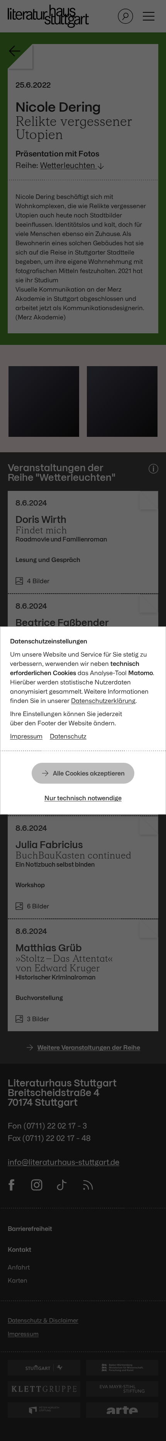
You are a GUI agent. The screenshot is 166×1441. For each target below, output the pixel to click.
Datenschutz (68, 736)
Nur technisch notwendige (83, 797)
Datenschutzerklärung (103, 700)
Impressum (26, 736)
